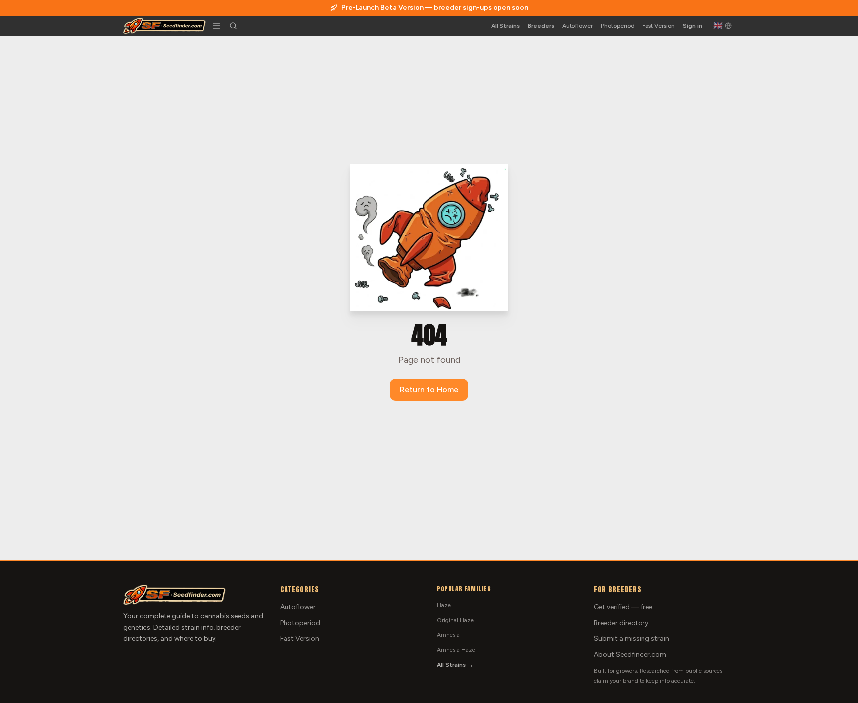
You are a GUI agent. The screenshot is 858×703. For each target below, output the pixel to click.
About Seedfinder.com (630, 654)
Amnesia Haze (456, 649)
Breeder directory (621, 623)
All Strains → (455, 664)
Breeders (541, 25)
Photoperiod (618, 25)
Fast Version (659, 25)
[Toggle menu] (216, 26)
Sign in (692, 25)
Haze (444, 605)
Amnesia (448, 635)
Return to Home (429, 389)
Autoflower (577, 25)
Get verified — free (623, 607)
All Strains (505, 25)
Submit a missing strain (631, 638)
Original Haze (455, 620)
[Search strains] (233, 26)
